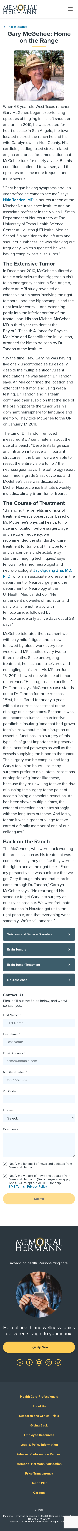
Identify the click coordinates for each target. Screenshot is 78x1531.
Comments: (11, 1129)
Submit (39, 1199)
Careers (39, 1493)
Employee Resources (39, 1435)
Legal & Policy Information (39, 1445)
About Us (39, 1406)
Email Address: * (14, 1053)
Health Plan (39, 1483)
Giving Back (39, 1425)
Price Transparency (39, 1474)
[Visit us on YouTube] (39, 1362)
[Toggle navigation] (70, 9)
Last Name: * (11, 1034)
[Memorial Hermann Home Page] (20, 9)
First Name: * (12, 1015)
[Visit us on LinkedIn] (20, 1362)
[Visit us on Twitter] (49, 1362)
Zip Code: (10, 1091)
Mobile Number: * (15, 1072)
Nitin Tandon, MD (18, 200)
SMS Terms (17, 1187)
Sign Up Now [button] (39, 1347)
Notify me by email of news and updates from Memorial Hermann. (40, 1165)
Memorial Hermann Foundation (39, 1464)
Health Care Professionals (39, 1397)
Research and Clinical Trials (39, 1416)
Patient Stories (17, 26)
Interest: (8, 1110)
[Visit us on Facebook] (29, 1362)
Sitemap (39, 1509)
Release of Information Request (39, 1454)
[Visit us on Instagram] (58, 1362)
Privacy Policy (37, 1187)
